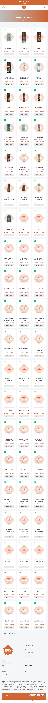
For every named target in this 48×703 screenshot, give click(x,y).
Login (3, 668)
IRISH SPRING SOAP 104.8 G (39, 591)
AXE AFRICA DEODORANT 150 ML (24, 198)
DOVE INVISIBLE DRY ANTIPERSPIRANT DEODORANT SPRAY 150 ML (39, 500)
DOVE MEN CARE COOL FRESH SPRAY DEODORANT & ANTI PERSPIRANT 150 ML (9, 500)
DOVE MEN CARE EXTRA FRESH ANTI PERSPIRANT (39, 138)
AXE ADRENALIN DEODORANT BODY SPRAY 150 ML (9, 168)
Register (4, 671)
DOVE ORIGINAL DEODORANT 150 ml (24, 168)
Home (20, 21)
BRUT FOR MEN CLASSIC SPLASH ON (24, 409)
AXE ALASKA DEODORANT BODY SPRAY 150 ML (9, 561)
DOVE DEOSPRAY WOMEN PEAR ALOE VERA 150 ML (9, 470)
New (5, 29)
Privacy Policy (28, 671)
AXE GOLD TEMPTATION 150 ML (9, 198)
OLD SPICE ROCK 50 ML (24, 228)
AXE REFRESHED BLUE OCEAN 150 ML (9, 319)
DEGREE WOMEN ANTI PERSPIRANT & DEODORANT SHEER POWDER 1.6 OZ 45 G (9, 48)
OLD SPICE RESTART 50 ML (9, 259)
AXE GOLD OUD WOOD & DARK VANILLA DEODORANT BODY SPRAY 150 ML (39, 561)
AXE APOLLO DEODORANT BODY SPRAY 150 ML (9, 78)
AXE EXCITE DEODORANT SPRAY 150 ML (9, 530)
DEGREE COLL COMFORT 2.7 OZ (9, 440)
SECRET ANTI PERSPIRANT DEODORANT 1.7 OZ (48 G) (24, 591)
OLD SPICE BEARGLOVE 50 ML (24, 259)
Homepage (4, 674)
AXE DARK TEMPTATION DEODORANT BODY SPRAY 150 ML (39, 48)
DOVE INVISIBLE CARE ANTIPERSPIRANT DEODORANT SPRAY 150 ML (24, 78)
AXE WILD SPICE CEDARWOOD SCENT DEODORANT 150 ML (39, 108)
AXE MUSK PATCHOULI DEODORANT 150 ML (24, 108)
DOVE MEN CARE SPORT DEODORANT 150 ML (39, 168)
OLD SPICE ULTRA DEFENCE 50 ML (39, 228)
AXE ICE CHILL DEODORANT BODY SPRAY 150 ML (24, 48)
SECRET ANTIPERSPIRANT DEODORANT (39, 530)
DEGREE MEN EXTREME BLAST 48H (9, 138)
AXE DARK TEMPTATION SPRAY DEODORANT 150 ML (39, 621)
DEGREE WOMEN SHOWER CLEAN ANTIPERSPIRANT (24, 138)
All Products (24, 3)
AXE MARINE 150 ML (9, 348)
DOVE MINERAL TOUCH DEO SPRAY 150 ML (24, 560)
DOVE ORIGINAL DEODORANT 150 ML (9, 379)
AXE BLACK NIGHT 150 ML (39, 319)
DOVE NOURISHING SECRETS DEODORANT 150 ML (39, 289)
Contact (27, 674)
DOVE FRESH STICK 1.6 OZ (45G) (9, 409)
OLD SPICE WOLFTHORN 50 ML (39, 259)
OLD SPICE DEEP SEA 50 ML (9, 289)
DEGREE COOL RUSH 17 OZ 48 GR (9, 228)
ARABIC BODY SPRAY (39, 409)
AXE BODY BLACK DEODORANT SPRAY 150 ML (39, 470)
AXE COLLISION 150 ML (24, 348)
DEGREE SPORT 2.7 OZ (24, 440)
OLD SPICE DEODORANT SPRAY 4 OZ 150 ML (24, 470)
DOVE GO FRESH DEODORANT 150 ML (39, 198)
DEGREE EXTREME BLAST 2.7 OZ (39, 440)
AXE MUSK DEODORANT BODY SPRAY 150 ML (24, 621)
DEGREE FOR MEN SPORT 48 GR (39, 379)
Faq (25, 668)
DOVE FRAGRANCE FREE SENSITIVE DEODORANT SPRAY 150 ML (9, 621)
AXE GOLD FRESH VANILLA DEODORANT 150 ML (9, 108)
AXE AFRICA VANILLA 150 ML (24, 319)
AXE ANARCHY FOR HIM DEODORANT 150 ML (24, 289)
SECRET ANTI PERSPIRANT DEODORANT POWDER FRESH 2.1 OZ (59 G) (39, 78)
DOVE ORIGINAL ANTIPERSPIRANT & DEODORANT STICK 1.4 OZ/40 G (9, 591)
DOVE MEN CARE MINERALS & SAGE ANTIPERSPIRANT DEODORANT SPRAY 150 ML (24, 500)
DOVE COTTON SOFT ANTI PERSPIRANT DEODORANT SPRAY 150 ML (24, 530)
